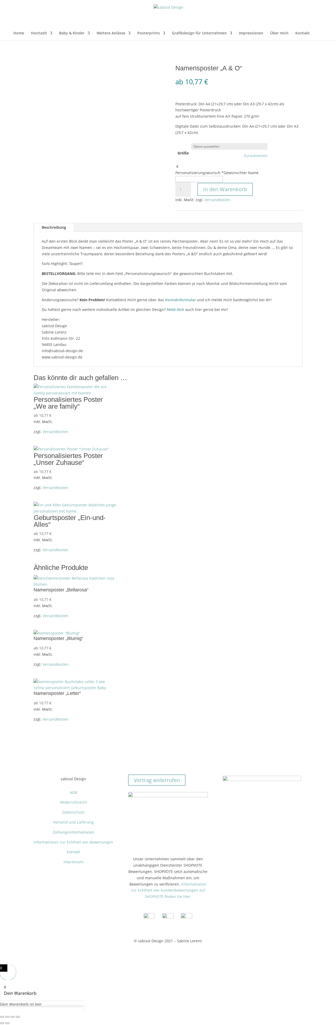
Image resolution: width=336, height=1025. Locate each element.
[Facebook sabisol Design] (149, 916)
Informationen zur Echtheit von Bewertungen (73, 842)
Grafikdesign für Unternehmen (199, 33)
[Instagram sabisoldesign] (168, 916)
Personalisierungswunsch (217, 172)
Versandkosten (217, 199)
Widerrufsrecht (73, 802)
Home (18, 33)
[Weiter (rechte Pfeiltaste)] (7, 1023)
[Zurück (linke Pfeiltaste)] (2, 1023)
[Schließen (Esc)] (18, 1017)
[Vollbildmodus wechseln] (7, 1017)
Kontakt (302, 33)
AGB (73, 792)
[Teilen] (12, 1017)
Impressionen (251, 33)
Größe (183, 152)
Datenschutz (73, 812)
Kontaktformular (180, 299)
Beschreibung (54, 227)
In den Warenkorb (225, 189)
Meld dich (175, 309)
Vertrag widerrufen (157, 780)
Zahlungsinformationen (73, 832)
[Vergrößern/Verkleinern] (2, 1017)
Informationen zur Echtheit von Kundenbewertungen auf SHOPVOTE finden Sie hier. (169, 890)
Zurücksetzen (255, 155)
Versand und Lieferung (73, 822)
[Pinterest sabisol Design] (186, 916)
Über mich (279, 33)
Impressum (73, 861)
